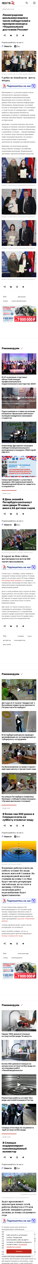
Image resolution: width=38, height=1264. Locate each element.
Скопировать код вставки (28, 1194)
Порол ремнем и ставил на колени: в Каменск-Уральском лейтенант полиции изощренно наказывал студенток (18, 414)
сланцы (5, 958)
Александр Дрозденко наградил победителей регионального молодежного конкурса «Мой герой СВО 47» (19, 449)
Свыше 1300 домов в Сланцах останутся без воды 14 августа (17, 1035)
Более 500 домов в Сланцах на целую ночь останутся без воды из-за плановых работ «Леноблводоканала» (19, 1067)
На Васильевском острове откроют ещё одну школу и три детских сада (19, 768)
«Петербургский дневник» (12, 580)
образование (22, 297)
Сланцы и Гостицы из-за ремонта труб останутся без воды (18, 1129)
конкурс (5, 301)
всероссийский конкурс (19, 301)
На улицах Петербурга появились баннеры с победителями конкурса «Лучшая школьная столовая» (19, 799)
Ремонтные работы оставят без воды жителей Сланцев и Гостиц (17, 1099)
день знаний (7, 644)
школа (30, 636)
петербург (21, 636)
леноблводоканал (16, 958)
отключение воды (23, 953)
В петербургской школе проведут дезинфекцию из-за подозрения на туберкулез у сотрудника (19, 737)
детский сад (7, 640)
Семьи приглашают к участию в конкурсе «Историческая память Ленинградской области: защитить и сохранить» (19, 483)
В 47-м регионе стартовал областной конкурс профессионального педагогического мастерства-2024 (19, 380)
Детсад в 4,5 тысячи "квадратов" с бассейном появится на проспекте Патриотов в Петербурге (18, 705)
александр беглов (19, 640)
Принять (19, 1251)
